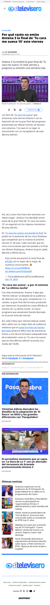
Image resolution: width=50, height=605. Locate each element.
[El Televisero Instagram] (27, 591)
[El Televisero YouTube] (30, 591)
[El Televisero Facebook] (20, 591)
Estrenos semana (18, 2)
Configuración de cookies (37, 582)
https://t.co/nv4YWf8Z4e (17, 268)
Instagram (28, 358)
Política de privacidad (19, 582)
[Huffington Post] (24, 598)
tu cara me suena (18, 368)
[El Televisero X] (24, 591)
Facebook (13, 358)
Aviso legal (7, 582)
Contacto (37, 585)
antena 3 (5, 368)
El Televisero (11, 52)
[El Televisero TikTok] (34, 591)
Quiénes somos (28, 585)
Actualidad (6, 30)
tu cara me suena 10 (34, 368)
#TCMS (8, 261)
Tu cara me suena (24, 115)
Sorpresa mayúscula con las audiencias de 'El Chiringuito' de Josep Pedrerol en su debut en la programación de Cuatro (30, 490)
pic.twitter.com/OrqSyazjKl (18, 271)
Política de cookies (15, 585)
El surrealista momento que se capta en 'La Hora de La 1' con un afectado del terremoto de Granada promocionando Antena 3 (24, 463)
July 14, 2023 (11, 279)
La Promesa (30, 2)
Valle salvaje (41, 2)
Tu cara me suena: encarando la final (24, 233)
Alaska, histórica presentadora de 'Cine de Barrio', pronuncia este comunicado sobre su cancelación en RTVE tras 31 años (30, 516)
